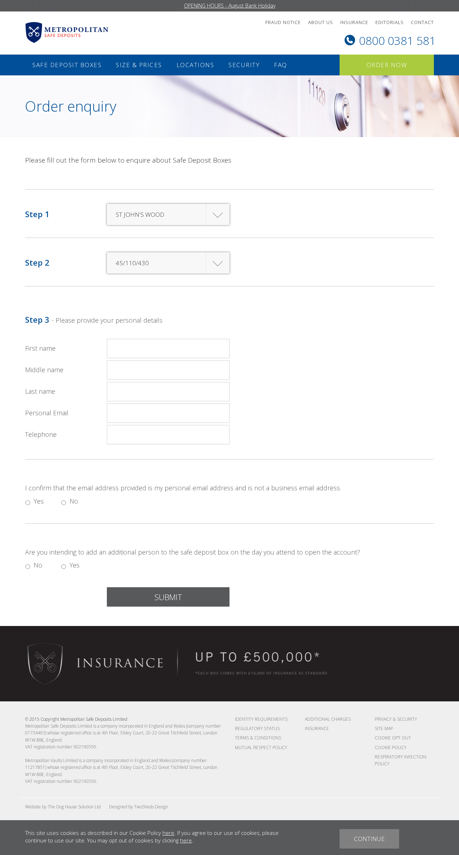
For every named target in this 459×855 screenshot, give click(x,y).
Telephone (41, 434)
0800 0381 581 (397, 40)
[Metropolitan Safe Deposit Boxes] (67, 31)
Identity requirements (261, 719)
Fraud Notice (283, 22)
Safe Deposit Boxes (66, 65)
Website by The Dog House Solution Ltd (63, 807)
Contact (422, 22)
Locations (195, 65)
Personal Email (46, 412)
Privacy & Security (396, 719)
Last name (40, 391)
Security (244, 65)
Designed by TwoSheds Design (138, 807)
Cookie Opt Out (393, 738)
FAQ (280, 65)
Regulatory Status (257, 728)
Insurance (354, 22)
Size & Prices (139, 65)
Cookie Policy (391, 747)
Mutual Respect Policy (261, 747)
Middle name (44, 369)
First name (40, 348)
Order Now (386, 65)
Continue (369, 839)
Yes (35, 501)
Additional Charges (328, 719)
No (71, 501)
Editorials (389, 22)
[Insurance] (181, 663)
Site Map (384, 728)
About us (320, 22)
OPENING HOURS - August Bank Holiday (229, 5)
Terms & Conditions (258, 738)
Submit (168, 597)
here (168, 832)
